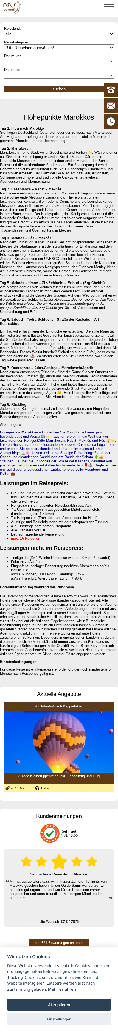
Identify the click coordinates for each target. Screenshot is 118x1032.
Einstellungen (59, 1019)
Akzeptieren (59, 1005)
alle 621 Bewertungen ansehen (59, 943)
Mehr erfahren (62, 989)
